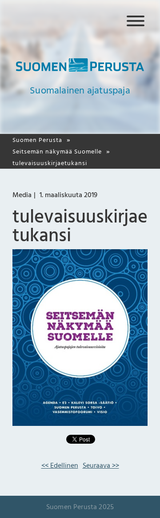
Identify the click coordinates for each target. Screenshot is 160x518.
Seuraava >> (101, 465)
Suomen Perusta (37, 140)
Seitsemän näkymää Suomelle (57, 151)
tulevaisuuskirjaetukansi (49, 163)
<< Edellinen (59, 465)
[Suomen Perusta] (80, 69)
